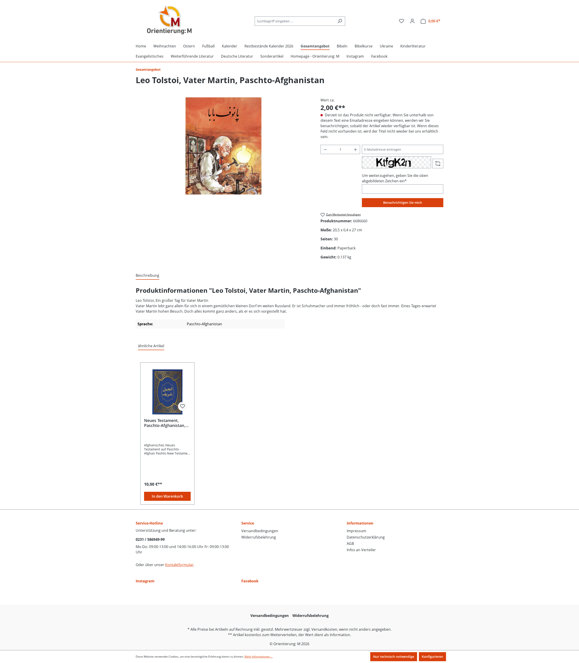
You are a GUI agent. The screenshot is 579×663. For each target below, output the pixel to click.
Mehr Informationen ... (258, 656)
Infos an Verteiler (361, 549)
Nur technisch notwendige (393, 656)
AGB (350, 543)
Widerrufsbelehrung (258, 537)
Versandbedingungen (259, 530)
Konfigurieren (432, 656)
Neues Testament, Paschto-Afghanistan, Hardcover (164, 423)
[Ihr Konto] (412, 21)
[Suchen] (340, 21)
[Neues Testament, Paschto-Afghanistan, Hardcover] (167, 392)
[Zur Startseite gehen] (170, 20)
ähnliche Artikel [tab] (151, 345)
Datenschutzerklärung (366, 537)
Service (247, 523)
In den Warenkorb (167, 496)
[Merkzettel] (401, 21)
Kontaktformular (179, 564)
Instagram (145, 581)
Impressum (356, 530)
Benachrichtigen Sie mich (402, 202)
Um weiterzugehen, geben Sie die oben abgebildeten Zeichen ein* (395, 178)
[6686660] (223, 145)
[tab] (147, 276)
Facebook (250, 581)
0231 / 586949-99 (150, 539)
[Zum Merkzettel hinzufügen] (182, 406)
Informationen (360, 523)
